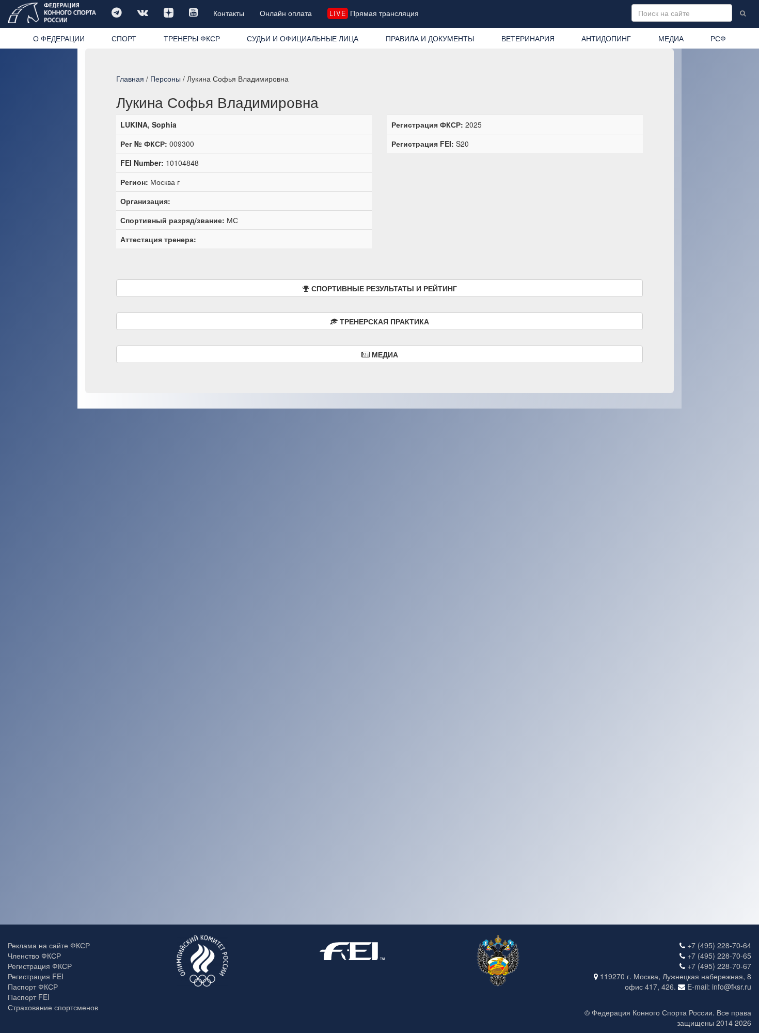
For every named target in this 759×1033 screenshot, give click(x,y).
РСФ (718, 38)
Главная (130, 78)
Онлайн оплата (286, 13)
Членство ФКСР (34, 955)
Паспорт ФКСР (33, 986)
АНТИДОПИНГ (606, 38)
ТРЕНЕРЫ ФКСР (192, 38)
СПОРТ (124, 38)
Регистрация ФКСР (40, 966)
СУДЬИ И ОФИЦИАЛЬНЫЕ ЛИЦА (302, 38)
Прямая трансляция (373, 13)
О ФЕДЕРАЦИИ (59, 38)
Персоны (165, 78)
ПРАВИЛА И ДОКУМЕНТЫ (430, 38)
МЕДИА (671, 38)
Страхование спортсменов (53, 1007)
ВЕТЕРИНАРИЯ (528, 38)
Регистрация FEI (36, 976)
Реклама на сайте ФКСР (49, 945)
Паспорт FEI (29, 997)
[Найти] (742, 13)
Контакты (228, 13)
